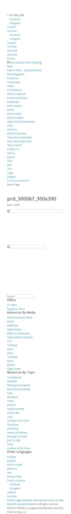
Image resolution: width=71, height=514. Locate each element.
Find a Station (14, 105)
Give (9, 164)
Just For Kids (13, 440)
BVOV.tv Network (16, 94)
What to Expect (15, 117)
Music (10, 349)
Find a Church (14, 145)
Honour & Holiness (17, 432)
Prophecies (13, 78)
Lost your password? (18, 180)
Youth (10, 444)
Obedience (12, 397)
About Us (12, 129)
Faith (9, 393)
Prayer (10, 400)
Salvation (12, 381)
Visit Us (11, 153)
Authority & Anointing (18, 389)
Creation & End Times (19, 448)
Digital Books (14, 329)
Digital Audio (14, 368)
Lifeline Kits (13, 412)
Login (10, 172)
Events (10, 109)
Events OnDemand (17, 97)
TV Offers (12, 305)
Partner (11, 157)
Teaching (12, 345)
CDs (9, 341)
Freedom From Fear (18, 420)
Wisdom (11, 404)
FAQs (10, 125)
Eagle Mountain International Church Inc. (37, 500)
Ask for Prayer (14, 464)
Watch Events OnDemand (21, 121)
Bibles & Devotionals (18, 333)
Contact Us (13, 149)
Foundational (14, 377)
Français (11, 456)
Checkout (12, 54)
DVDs (10, 353)
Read (10, 66)
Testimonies (13, 82)
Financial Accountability (19, 137)
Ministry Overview (16, 133)
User (9, 168)
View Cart (12, 50)
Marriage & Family (17, 436)
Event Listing (14, 113)
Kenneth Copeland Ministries (22, 504)
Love (9, 416)
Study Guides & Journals (20, 337)
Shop (10, 160)
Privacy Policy (14, 476)
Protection (12, 424)
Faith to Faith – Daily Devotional (24, 70)
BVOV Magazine (15, 74)
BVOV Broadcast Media (19, 317)
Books (10, 321)
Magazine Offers (16, 309)
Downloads (13, 101)
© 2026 (11, 500)
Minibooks (12, 325)
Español (11, 460)
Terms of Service (16, 480)
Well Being (12, 428)
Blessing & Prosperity (18, 385)
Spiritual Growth (15, 408)
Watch (10, 86)
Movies (11, 364)
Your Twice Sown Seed (19, 141)
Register (11, 176)
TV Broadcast (14, 90)
